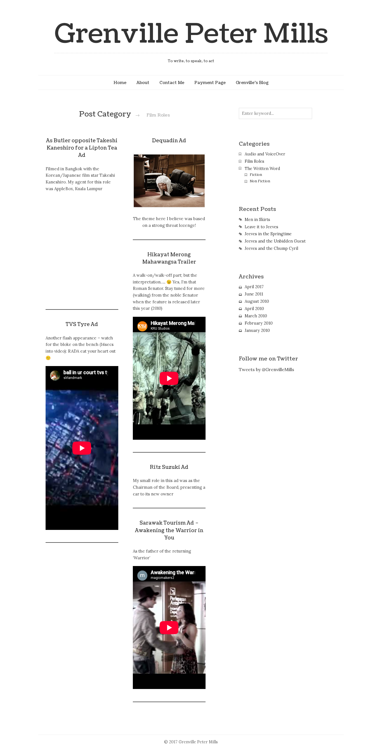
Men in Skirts (257, 219)
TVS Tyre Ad (82, 324)
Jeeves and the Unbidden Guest (275, 241)
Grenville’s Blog (252, 82)
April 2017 (254, 286)
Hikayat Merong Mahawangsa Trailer (169, 258)
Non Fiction (260, 181)
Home (120, 82)
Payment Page (210, 82)
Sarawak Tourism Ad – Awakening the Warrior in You (169, 530)
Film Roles (254, 161)
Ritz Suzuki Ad (169, 467)
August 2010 (257, 301)
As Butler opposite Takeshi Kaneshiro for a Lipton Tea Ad (81, 148)
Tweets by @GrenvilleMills (266, 369)
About (142, 82)
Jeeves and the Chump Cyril (271, 248)
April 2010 (254, 308)
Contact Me (171, 82)
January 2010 (257, 330)
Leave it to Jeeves (261, 226)
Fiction (256, 174)
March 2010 (256, 315)
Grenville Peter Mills (191, 34)
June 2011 (254, 294)
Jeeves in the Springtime (268, 233)
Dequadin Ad (169, 140)
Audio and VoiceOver (265, 154)
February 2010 (259, 323)
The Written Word (262, 168)
